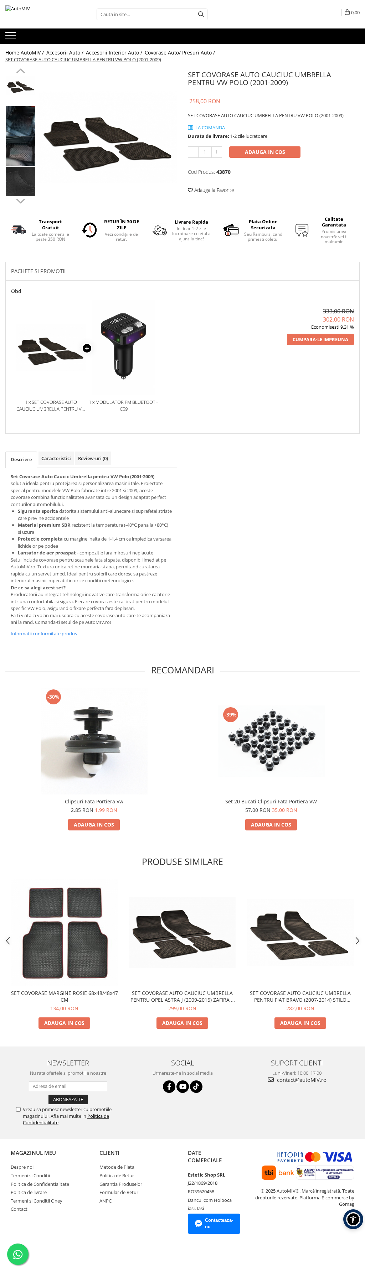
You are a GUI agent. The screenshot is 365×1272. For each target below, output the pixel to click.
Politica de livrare (29, 1192)
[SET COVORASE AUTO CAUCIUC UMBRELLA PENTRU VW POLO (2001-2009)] (108, 137)
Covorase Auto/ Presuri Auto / (180, 52)
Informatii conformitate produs (44, 633)
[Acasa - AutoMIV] (41, 14)
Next (20, 200)
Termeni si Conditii (30, 1175)
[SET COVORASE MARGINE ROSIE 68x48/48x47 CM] (64, 932)
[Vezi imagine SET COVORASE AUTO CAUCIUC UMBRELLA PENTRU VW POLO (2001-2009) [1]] (20, 121)
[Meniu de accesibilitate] (353, 1219)
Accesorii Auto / (65, 52)
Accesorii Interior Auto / (115, 52)
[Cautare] (201, 14)
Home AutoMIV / (25, 52)
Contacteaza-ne (219, 1224)
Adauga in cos (265, 151)
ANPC (105, 1201)
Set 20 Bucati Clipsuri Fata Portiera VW (271, 801)
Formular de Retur (118, 1192)
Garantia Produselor (120, 1184)
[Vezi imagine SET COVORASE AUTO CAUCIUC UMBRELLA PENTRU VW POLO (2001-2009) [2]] (20, 151)
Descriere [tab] (21, 459)
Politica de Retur (116, 1175)
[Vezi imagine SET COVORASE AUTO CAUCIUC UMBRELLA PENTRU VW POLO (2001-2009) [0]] (20, 85)
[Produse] (11, 37)
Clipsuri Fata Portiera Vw (94, 801)
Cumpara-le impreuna (320, 339)
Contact (19, 1209)
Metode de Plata (116, 1167)
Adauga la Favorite (213, 190)
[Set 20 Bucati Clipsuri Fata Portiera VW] (271, 741)
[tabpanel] (108, 137)
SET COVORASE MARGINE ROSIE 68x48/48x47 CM (64, 996)
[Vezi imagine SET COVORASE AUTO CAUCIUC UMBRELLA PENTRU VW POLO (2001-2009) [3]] (20, 181)
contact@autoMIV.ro (301, 1079)
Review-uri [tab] (93, 458)
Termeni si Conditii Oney (36, 1201)
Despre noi (22, 1167)
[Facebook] (169, 1086)
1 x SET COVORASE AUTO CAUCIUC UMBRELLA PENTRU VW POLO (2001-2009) (51, 405)
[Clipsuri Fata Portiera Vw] (94, 741)
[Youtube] (182, 1086)
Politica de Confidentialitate (40, 1184)
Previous (20, 71)
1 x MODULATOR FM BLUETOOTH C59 (124, 405)
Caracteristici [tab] (56, 458)
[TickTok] (196, 1086)
